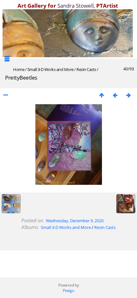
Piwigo (68, 290)
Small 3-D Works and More (50, 69)
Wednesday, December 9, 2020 (75, 221)
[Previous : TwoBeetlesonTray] (115, 95)
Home (18, 69)
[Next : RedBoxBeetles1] (128, 95)
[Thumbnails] (101, 95)
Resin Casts (86, 69)
